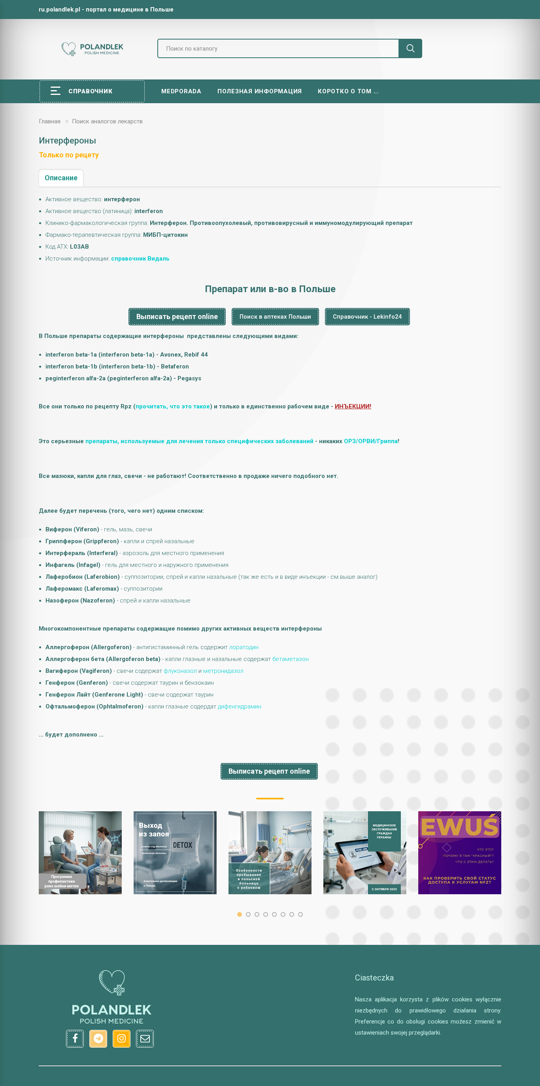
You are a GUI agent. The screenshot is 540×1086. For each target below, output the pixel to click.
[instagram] (121, 1039)
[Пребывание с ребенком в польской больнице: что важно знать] (270, 852)
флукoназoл (180, 670)
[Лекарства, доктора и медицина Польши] (92, 55)
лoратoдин (244, 647)
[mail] (145, 1039)
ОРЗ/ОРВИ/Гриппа (371, 441)
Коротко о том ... (348, 91)
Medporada (181, 91)
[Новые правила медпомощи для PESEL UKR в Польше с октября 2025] (364, 852)
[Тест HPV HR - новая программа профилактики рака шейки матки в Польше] (80, 852)
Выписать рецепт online (177, 316)
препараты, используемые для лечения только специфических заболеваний (199, 441)
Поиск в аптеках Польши (275, 316)
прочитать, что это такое (173, 406)
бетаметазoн (290, 659)
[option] (80, 852)
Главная (49, 121)
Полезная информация (259, 91)
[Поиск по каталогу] (410, 48)
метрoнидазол (223, 670)
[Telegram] (98, 1039)
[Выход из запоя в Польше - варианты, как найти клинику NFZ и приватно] (175, 852)
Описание (61, 178)
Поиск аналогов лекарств (107, 121)
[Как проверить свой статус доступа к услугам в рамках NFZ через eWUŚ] (459, 852)
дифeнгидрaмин (239, 706)
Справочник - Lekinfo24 (367, 316)
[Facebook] (75, 1039)
